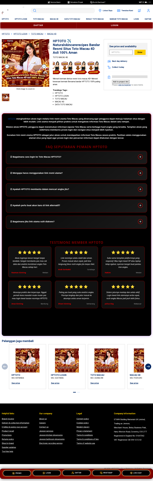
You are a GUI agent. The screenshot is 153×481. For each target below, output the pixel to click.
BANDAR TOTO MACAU (119, 19)
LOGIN (136, 19)
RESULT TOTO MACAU (95, 19)
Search (34, 10)
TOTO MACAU (38, 19)
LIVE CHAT (137, 474)
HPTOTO (5, 19)
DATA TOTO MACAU (72, 19)
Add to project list (120, 82)
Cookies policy (82, 423)
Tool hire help (7, 451)
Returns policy (8, 439)
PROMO (19, 473)
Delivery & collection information (15, 423)
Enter (140, 52)
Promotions (7, 435)
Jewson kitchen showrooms (51, 435)
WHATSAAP (107, 474)
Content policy (82, 419)
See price (15, 383)
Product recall (8, 431)
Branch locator (8, 419)
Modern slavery (82, 427)
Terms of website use (85, 443)
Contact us (44, 427)
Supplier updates (9, 447)
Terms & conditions (84, 435)
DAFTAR (148, 19)
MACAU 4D (54, 19)
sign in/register (124, 85)
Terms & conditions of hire (87, 439)
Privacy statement (84, 431)
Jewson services (46, 431)
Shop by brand (8, 443)
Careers (42, 423)
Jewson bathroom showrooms (52, 439)
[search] (63, 10)
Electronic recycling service (51, 443)
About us (43, 419)
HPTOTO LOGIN (21, 19)
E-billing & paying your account (14, 427)
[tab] (74, 392)
